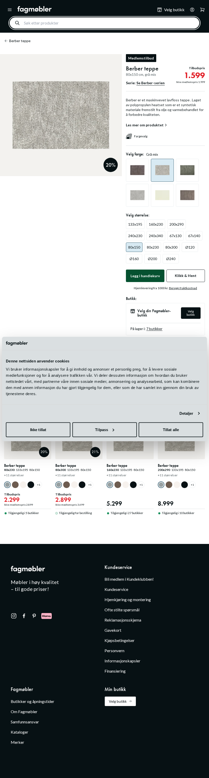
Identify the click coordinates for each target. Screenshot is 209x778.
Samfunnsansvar (25, 721)
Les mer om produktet (145, 125)
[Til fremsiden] (83, 9)
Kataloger (19, 732)
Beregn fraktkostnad (183, 288)
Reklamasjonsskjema (122, 619)
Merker (17, 742)
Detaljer (186, 413)
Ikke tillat (38, 429)
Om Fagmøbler (24, 711)
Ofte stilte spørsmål (121, 609)
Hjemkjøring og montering (127, 599)
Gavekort (112, 630)
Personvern (114, 650)
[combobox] (104, 23)
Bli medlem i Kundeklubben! (129, 579)
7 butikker (154, 328)
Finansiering (115, 670)
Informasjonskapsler (122, 660)
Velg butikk (191, 313)
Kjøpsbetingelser (119, 640)
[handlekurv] (191, 9)
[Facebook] (24, 616)
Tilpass (101, 429)
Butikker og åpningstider (32, 701)
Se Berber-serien (150, 83)
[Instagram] (14, 616)
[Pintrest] (34, 616)
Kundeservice (116, 589)
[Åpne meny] (9, 9)
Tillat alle (171, 429)
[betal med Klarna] (46, 616)
